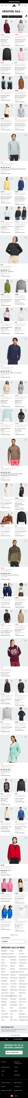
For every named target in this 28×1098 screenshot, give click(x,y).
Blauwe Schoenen (3, 972)
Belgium (16, 1095)
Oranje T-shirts (12, 993)
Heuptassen (13, 957)
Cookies (3, 1086)
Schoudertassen (23, 957)
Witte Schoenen (21, 996)
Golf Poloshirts (4, 1008)
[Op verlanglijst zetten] (11, 21)
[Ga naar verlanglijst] (6, 5)
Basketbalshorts (5, 954)
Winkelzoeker (17, 1075)
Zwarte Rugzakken (22, 1011)
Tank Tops (21, 972)
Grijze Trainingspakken (5, 1020)
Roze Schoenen (12, 1017)
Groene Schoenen (12, 954)
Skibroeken (4, 981)
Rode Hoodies (13, 1005)
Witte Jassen (22, 990)
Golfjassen (4, 1002)
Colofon (3, 1071)
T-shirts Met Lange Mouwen (13, 984)
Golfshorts (4, 1005)
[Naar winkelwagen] (25, 5)
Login (6, 1039)
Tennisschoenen (23, 969)
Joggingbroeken (14, 972)
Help (2, 1075)
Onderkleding (13, 990)
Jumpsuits (13, 975)
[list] (11, 16)
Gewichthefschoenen (6, 996)
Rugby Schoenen (21, 951)
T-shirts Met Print (4, 1014)
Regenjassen (13, 1002)
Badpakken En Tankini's (5, 951)
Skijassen (12, 969)
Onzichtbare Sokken (13, 963)
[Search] (22, 5)
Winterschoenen (23, 984)
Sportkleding (13, 996)
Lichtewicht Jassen (13, 987)
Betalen (16, 1071)
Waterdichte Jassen (22, 978)
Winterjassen (22, 987)
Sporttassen (13, 999)
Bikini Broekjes (3, 960)
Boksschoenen (5, 975)
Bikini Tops (4, 966)
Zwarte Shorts (22, 1008)
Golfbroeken (4, 999)
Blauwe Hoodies (3, 969)
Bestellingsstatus (5, 1067)
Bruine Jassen (5, 984)
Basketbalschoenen (6, 957)
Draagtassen (4, 990)
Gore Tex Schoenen (21, 954)
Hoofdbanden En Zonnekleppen (14, 960)
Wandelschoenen (23, 975)
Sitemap (16, 1067)
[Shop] (14, 6)
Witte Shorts (22, 993)
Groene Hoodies (12, 951)
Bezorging (3, 1061)
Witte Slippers (22, 999)
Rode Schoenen (12, 1008)
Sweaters (21, 966)
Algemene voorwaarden (6, 1090)
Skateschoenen (23, 960)
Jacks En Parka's (12, 966)
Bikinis (3, 963)
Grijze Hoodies (5, 1017)
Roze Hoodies (13, 1011)
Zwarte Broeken (21, 1005)
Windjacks (21, 981)
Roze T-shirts (13, 1020)
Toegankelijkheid (18, 1090)
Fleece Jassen (5, 993)
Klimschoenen (14, 978)
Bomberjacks (4, 978)
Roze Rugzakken (13, 1014)
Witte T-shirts (22, 1002)
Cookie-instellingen (5, 1082)
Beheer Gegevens (18, 1082)
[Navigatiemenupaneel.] (2, 5)
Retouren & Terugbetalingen (18, 1062)
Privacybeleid (17, 1086)
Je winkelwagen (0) (18, 1039)
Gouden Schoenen (3, 1011)
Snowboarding (23, 963)
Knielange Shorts (12, 981)
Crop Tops (3, 987)
